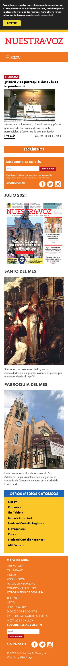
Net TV (11, 602)
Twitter (50, 185)
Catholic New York (20, 518)
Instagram (58, 185)
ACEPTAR (12, 23)
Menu (15, 57)
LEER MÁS (9, 136)
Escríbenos (34, 149)
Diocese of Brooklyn (22, 611)
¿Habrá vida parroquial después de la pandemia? (31, 83)
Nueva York (15, 566)
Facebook (42, 185)
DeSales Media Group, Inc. (32, 653)
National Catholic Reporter (25, 539)
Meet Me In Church (20, 620)
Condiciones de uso (21, 588)
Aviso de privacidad (41, 15)
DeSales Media (16, 607)
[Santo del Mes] (34, 321)
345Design (26, 657)
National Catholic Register (25, 523)
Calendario (15, 570)
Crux (11, 534)
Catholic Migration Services (27, 616)
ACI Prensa (15, 545)
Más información (44, 177)
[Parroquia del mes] (34, 429)
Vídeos (11, 575)
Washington (16, 579)
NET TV (12, 502)
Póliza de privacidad (21, 584)
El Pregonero (16, 529)
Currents (13, 507)
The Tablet (14, 512)
